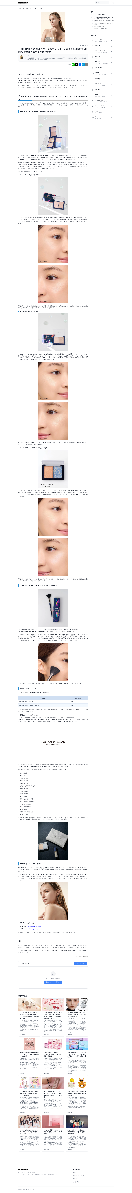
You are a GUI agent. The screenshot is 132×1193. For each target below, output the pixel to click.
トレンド (34, 8)
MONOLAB (25, 1189)
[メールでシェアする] (86, 64)
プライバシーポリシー (79, 1175)
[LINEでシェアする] (73, 64)
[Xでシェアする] (76, 64)
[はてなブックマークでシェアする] (83, 64)
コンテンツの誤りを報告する (81, 956)
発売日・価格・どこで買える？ (100, 26)
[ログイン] (112, 2)
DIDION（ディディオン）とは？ (100, 28)
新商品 (40, 8)
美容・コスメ (26, 8)
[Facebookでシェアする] (80, 64)
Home (75, 1172)
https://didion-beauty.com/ (34, 926)
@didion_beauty (33, 929)
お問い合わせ (77, 1182)
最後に (94, 30)
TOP (19, 8)
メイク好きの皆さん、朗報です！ (99, 14)
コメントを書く (81, 963)
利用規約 (75, 1179)
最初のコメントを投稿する (53, 982)
